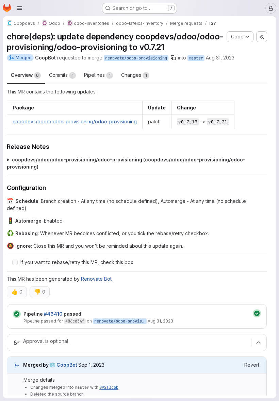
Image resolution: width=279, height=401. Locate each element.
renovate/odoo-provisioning (136, 58)
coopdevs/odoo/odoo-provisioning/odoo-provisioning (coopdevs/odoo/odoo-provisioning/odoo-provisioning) (126, 163)
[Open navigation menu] (19, 8)
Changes (134, 75)
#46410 (53, 314)
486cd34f (74, 321)
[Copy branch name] (173, 58)
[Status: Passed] (17, 314)
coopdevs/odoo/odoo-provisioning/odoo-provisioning (75, 121)
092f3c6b (108, 387)
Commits (61, 75)
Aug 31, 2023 (220, 57)
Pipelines (97, 75)
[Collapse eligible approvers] (258, 343)
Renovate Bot (96, 279)
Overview (25, 75)
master (196, 58)
